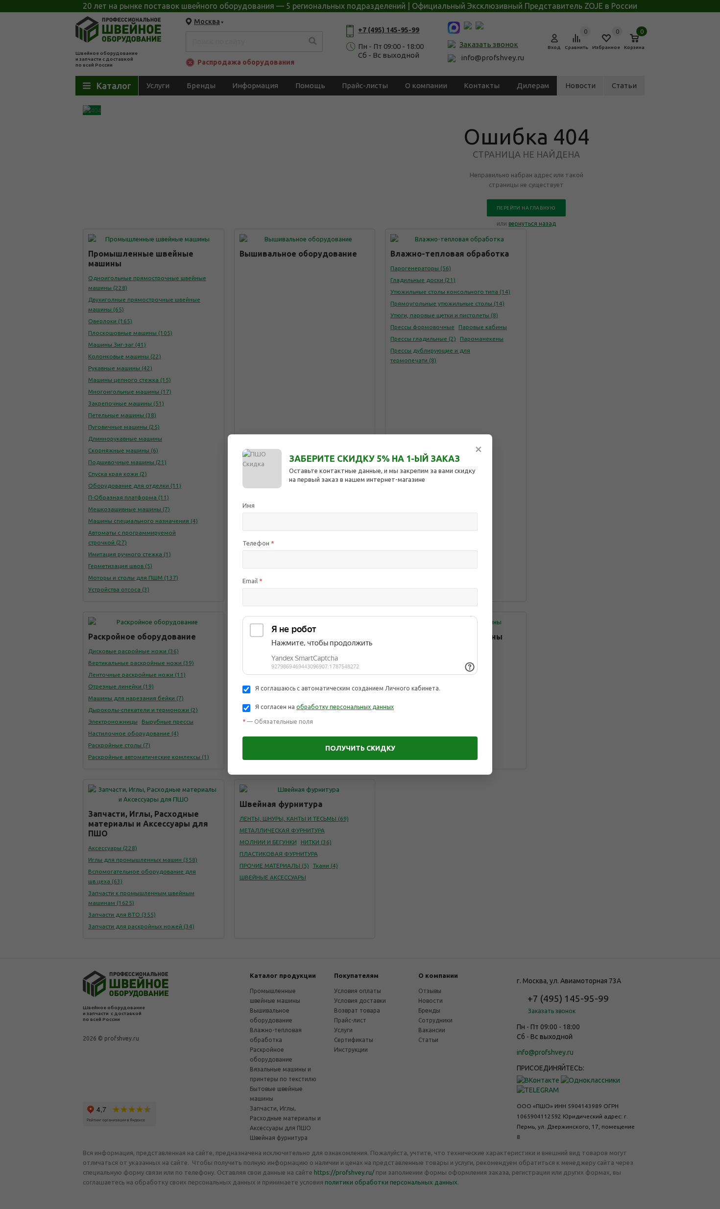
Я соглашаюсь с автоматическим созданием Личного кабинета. (347, 688)
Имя (248, 505)
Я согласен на (324, 707)
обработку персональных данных (345, 707)
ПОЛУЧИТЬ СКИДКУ (360, 748)
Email (252, 580)
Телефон (258, 543)
